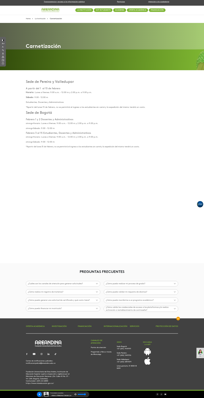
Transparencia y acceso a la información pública (64, 2)
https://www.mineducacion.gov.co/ (40, 383)
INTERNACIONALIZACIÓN (115, 326)
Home (28, 19)
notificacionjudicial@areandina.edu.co (40, 363)
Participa (121, 2)
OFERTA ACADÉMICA (137, 10)
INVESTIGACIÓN (59, 326)
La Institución (40, 19)
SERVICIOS (134, 326)
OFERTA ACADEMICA (35, 326)
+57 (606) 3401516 (124, 355)
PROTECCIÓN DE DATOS (167, 326)
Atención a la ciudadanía (158, 2)
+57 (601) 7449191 (124, 349)
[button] (3, 40)
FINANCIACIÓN (157, 10)
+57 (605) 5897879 (124, 362)
